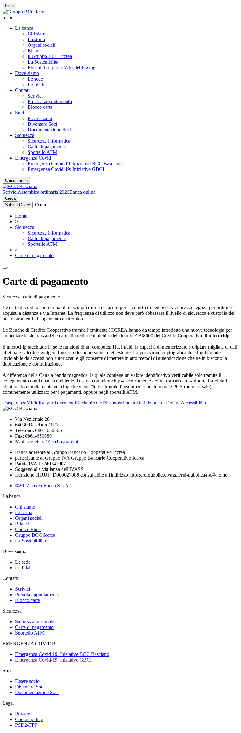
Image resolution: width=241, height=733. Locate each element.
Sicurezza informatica (49, 141)
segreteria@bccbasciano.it (52, 441)
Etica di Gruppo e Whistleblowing (61, 67)
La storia (36, 39)
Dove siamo (27, 73)
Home (21, 216)
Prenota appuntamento (50, 101)
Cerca (10, 198)
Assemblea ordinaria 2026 (43, 192)
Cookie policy (29, 719)
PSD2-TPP (26, 725)
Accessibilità (193, 402)
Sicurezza (24, 135)
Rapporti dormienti (57, 402)
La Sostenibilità (43, 62)
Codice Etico (28, 529)
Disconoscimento (119, 402)
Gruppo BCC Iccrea (35, 535)
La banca (24, 28)
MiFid (32, 402)
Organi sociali (41, 45)
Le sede (35, 79)
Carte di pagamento (47, 146)
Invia (9, 5)
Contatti (23, 90)
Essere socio (40, 118)
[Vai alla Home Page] (20, 186)
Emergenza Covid (33, 158)
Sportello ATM (42, 152)
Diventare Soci (42, 124)
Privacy (22, 713)
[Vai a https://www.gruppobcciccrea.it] (25, 11)
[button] (120, 17)
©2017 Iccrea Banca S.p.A (42, 485)
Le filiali (36, 84)
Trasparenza (14, 402)
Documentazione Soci (49, 129)
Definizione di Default (159, 402)
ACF (97, 402)
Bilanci (35, 50)
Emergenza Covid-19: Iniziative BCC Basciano (75, 163)
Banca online (82, 192)
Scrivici (35, 95)
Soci (19, 112)
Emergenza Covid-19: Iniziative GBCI (66, 169)
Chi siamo (38, 33)
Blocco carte (40, 107)
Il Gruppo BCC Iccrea (50, 56)
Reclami (84, 402)
